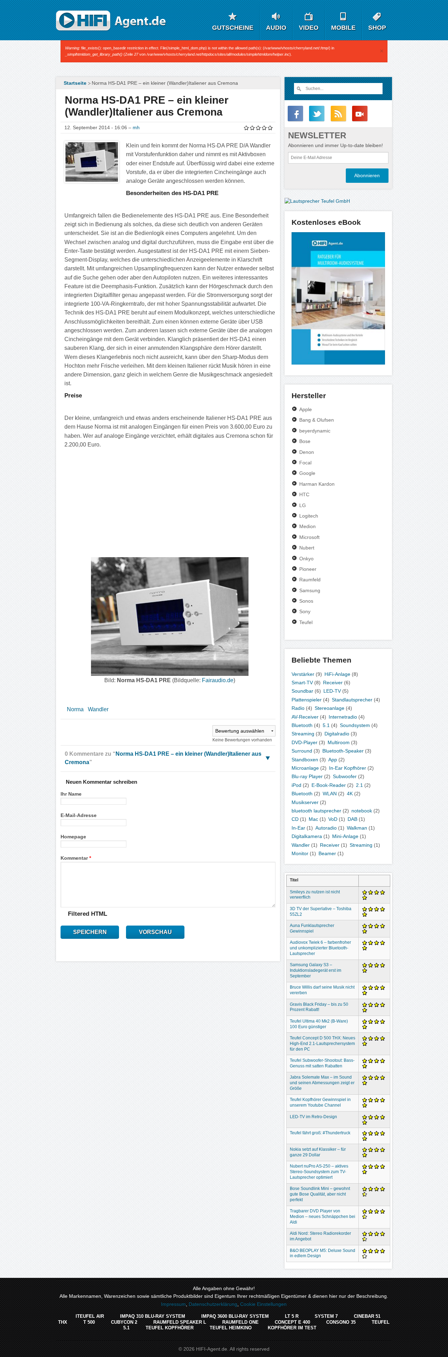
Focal (305, 462)
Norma (75, 709)
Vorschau (155, 932)
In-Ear (298, 828)
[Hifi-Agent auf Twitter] (316, 113)
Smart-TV (302, 682)
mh (136, 127)
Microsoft (309, 537)
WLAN (330, 793)
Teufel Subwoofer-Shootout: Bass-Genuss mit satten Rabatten (322, 1063)
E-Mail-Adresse (79, 815)
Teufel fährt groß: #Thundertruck (320, 1132)
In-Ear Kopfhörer (347, 768)
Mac (313, 819)
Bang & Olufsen (316, 420)
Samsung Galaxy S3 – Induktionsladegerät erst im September (315, 970)
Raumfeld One (240, 1322)
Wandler (98, 709)
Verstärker (303, 674)
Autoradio (326, 828)
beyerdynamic (314, 431)
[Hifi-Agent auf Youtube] (360, 113)
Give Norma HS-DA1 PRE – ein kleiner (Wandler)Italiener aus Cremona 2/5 (252, 127)
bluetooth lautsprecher (316, 810)
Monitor (300, 853)
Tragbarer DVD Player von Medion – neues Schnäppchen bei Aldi (322, 1217)
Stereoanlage (329, 708)
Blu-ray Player (307, 776)
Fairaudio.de (217, 680)
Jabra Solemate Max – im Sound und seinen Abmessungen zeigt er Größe (322, 1083)
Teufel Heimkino (231, 1327)
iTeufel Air (90, 1316)
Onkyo (306, 558)
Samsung (309, 590)
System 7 (326, 1316)
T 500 (89, 1322)
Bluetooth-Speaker (343, 751)
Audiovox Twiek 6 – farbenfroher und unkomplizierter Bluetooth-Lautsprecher (320, 948)
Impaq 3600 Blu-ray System (235, 1316)
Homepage (73, 836)
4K (350, 793)
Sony (304, 611)
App (332, 759)
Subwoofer (345, 776)
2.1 (359, 785)
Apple (305, 409)
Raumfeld (310, 579)
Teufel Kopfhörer (170, 1327)
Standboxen (305, 759)
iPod (296, 785)
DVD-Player (304, 742)
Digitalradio (336, 733)
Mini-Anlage (345, 836)
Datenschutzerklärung (213, 1304)
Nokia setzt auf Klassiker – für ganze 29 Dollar (318, 1152)
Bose (304, 441)
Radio (298, 708)
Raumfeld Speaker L (179, 1322)
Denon (306, 452)
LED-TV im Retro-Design (313, 1116)
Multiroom (339, 742)
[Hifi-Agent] (111, 21)
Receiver (333, 682)
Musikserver (305, 802)
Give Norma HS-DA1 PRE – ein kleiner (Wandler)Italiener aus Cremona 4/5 (264, 127)
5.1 (326, 725)
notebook (361, 810)
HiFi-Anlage (337, 674)
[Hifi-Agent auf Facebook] (295, 113)
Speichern (90, 932)
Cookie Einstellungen (263, 1304)
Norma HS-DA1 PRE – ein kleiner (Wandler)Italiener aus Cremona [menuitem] (165, 83)
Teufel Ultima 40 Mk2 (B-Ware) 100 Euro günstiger (319, 1024)
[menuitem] (74, 83)
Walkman (357, 828)
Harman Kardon (317, 484)
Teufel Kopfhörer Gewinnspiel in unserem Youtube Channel (320, 1102)
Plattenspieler (307, 699)
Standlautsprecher (352, 699)
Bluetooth (302, 725)
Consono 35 (341, 1322)
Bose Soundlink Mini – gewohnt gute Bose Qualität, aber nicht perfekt (320, 1194)
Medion (307, 526)
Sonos (306, 601)
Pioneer (307, 569)
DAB (352, 819)
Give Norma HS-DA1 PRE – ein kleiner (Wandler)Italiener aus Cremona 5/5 (270, 127)
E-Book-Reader (329, 785)
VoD (332, 819)
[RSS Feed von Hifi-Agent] (338, 113)
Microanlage (305, 768)
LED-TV (332, 691)
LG (302, 505)
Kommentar (76, 858)
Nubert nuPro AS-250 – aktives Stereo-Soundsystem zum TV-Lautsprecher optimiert (319, 1172)
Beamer (327, 853)
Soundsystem (355, 725)
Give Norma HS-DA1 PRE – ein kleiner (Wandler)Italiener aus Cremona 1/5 (247, 127)
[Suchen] (298, 88)
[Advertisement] (170, 502)
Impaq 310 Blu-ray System (152, 1316)
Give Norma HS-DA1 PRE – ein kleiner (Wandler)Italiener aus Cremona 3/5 (258, 127)
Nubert (306, 548)
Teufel (306, 622)
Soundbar (302, 691)
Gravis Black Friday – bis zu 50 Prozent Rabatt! (319, 1007)
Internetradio (343, 717)
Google (307, 473)
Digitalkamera (307, 836)
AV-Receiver (305, 717)
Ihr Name (71, 794)
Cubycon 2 (124, 1322)
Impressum (173, 1304)
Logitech (308, 516)
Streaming (303, 733)
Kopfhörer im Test (292, 1327)
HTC (304, 494)
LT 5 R (292, 1316)
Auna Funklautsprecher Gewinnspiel (312, 928)
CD (295, 819)
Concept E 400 (292, 1322)
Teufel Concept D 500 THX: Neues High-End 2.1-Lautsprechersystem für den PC (322, 1044)
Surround (302, 751)
